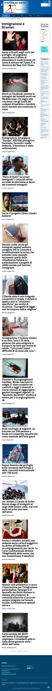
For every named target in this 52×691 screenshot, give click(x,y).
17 (26, 651)
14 (21, 651)
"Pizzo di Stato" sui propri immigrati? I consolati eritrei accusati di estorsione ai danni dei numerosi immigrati (18, 181)
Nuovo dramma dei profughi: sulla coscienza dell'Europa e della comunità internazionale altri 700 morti (18, 469)
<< (10, 651)
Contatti (30, 16)
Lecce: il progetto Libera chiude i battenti (19, 214)
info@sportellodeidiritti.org (9, 674)
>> (28, 651)
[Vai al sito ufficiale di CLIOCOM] (30, 668)
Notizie (5, 16)
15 (23, 651)
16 (24, 651)
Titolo (42, 41)
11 (16, 651)
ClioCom (14, 688)
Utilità (21, 16)
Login (38, 16)
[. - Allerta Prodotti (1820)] (45, 33)
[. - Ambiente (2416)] (45, 36)
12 (17, 651)
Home (3, 18)
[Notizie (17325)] (45, 31)
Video (14, 16)
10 (14, 651)
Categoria (43, 29)
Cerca (44, 48)
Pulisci (44, 51)
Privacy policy (4, 680)
